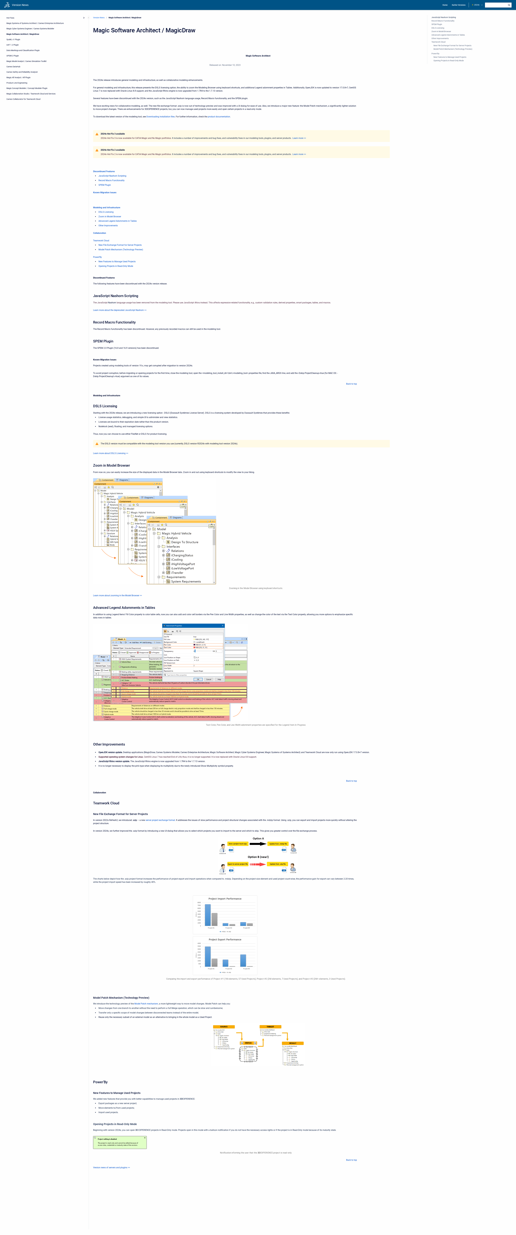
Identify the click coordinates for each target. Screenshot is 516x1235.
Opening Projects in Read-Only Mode (115, 266)
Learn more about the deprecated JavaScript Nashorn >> (119, 310)
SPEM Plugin (104, 185)
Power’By (435, 54)
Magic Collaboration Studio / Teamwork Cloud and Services (30, 94)
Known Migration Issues (104, 192)
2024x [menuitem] (476, 5)
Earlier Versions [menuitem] (458, 5)
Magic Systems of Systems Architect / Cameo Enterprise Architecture (35, 23)
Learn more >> (299, 138)
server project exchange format (160, 820)
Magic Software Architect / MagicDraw (22, 34)
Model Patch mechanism (146, 1003)
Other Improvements (108, 225)
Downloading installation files (160, 116)
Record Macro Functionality (111, 180)
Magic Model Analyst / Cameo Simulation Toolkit (26, 61)
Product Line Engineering (16, 83)
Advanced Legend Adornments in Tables (117, 221)
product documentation (219, 116)
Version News (20, 5)
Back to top (351, 384)
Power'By (97, 257)
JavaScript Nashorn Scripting (112, 176)
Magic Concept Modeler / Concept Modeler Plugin (26, 88)
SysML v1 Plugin (13, 39)
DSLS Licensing (106, 212)
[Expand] (84, 17)
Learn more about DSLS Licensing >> (110, 453)
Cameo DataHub (13, 67)
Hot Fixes (10, 18)
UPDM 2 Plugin (12, 56)
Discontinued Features (104, 171)
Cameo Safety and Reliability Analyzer (22, 72)
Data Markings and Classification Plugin (23, 50)
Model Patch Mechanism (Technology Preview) (120, 249)
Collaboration (99, 233)
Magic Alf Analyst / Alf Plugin (18, 77)
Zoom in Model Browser (109, 216)
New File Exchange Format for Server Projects (120, 245)
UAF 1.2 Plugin (12, 45)
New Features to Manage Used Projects (117, 261)
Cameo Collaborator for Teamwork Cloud (23, 99)
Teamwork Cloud (101, 240)
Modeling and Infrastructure (106, 207)
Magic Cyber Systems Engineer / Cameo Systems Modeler (30, 29)
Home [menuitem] (445, 5)
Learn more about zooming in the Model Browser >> (117, 595)
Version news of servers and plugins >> (111, 1167)
